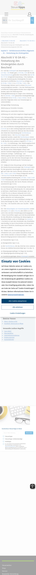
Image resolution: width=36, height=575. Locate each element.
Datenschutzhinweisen (16, 295)
